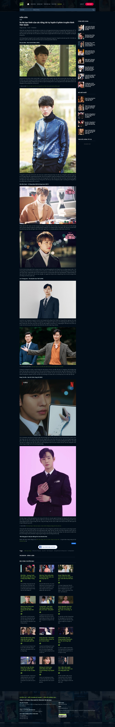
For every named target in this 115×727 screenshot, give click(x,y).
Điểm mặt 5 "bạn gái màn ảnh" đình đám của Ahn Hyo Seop (90, 60)
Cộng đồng (33, 4)
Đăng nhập (89, 4)
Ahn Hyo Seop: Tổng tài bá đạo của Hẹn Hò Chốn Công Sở (90, 36)
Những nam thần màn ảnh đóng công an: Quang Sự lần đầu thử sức (27, 609)
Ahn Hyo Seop (27, 551)
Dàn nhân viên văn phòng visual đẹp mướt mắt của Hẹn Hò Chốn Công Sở (89, 68)
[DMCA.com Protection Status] (62, 715)
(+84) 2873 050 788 (24, 718)
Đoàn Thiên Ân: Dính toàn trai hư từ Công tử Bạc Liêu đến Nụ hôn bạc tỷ (65, 577)
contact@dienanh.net (63, 708)
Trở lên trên (86, 725)
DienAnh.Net (87, 144)
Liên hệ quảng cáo (49, 697)
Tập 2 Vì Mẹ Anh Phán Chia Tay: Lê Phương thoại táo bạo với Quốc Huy (90, 132)
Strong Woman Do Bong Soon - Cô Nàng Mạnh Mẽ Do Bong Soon (68, 550)
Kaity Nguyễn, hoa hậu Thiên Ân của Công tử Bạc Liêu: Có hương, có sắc (65, 609)
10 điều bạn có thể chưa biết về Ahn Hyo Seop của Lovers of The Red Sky (90, 85)
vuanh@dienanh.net (24, 717)
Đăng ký (82, 4)
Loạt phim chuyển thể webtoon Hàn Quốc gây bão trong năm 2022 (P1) (90, 77)
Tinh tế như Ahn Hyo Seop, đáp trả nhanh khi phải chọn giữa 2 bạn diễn (90, 28)
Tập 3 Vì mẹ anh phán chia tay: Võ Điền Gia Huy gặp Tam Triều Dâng (90, 107)
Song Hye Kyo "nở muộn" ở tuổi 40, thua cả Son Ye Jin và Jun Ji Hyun (46, 639)
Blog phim (54, 4)
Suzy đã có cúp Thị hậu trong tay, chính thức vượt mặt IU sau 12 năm (28, 668)
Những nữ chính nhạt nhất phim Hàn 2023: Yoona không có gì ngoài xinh (46, 669)
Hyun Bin (44, 550)
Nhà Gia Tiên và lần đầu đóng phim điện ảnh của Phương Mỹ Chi (46, 576)
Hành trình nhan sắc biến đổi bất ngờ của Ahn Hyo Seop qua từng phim (90, 52)
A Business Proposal (36, 550)
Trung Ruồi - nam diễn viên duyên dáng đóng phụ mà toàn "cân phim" (46, 608)
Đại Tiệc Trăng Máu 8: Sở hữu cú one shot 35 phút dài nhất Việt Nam (90, 123)
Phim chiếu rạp (47, 4)
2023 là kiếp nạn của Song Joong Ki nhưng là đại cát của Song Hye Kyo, (65, 640)
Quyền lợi (23, 697)
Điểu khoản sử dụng (35, 697)
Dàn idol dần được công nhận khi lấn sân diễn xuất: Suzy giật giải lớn (28, 639)
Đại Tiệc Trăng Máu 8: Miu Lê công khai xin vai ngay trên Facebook (90, 115)
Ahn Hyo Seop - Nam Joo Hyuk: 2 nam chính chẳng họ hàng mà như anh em (90, 44)
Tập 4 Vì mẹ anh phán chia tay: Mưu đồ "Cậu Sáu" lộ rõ (90, 99)
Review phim (39, 4)
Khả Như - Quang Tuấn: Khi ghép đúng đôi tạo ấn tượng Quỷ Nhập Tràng (28, 576)
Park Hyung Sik (50, 550)
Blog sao (60, 4)
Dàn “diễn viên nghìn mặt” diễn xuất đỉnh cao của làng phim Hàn (65, 668)
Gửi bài (73, 543)
